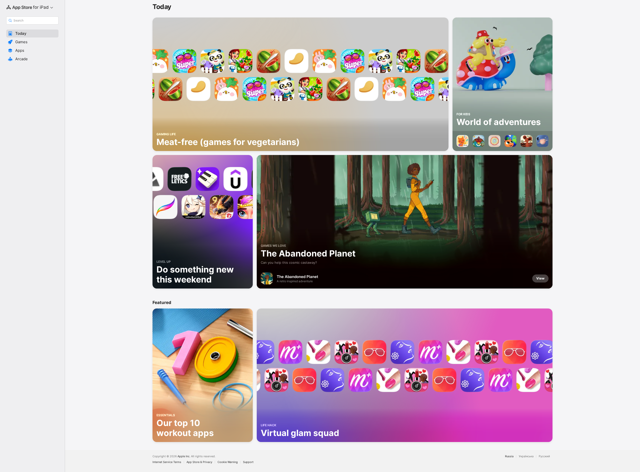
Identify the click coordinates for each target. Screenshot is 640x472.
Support (248, 462)
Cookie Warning (228, 462)
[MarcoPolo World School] (510, 141)
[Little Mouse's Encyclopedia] (526, 141)
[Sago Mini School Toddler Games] (462, 141)
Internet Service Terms (166, 462)
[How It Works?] (478, 141)
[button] (32, 33)
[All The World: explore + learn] (494, 141)
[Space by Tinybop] (542, 141)
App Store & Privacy (199, 462)
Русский (544, 456)
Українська (526, 456)
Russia (509, 456)
